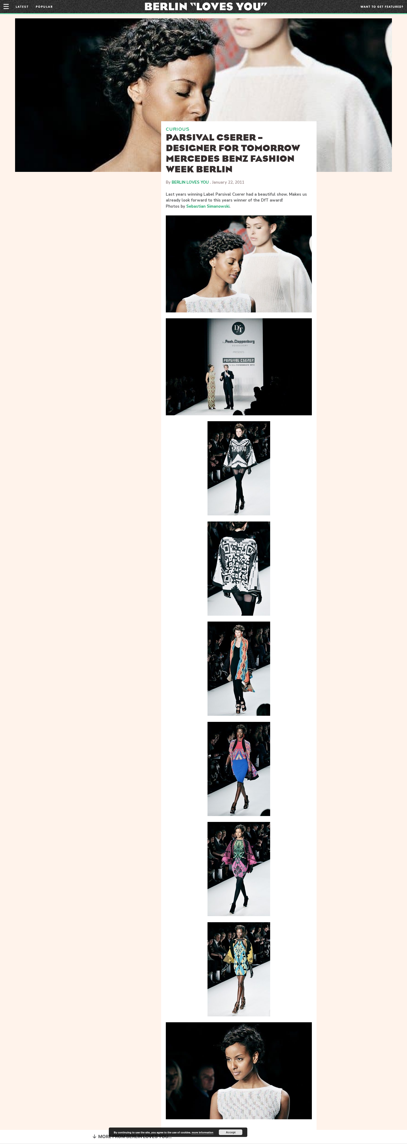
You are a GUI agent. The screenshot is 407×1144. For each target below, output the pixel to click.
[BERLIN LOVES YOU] (206, 6)
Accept (231, 1132)
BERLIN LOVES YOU (190, 182)
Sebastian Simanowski (207, 206)
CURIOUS (178, 129)
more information (202, 1132)
